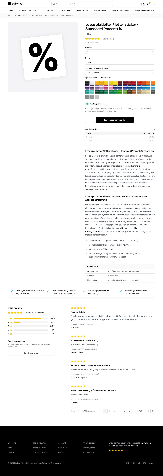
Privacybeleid (89, 447)
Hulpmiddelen (100, 10)
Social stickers (82, 10)
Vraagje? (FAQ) (40, 447)
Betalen (61, 452)
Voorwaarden (89, 443)
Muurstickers (47, 10)
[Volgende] (152, 411)
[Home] (16, 3)
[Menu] (154, 4)
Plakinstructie (39, 443)
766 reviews (132, 445)
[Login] (148, 4)
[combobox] (82, 4)
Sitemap (152, 463)
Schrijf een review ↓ (91, 42)
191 (140, 411)
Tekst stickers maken (120, 10)
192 (147, 411)
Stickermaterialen (41, 452)
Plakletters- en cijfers (27, 10)
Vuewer (58, 463)
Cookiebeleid (89, 452)
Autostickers (64, 10)
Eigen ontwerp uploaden (145, 10)
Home (10, 10)
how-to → (127, 245)
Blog (10, 447)
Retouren (62, 447)
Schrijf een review (31, 353)
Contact (12, 452)
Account (62, 443)
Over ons (12, 443)
